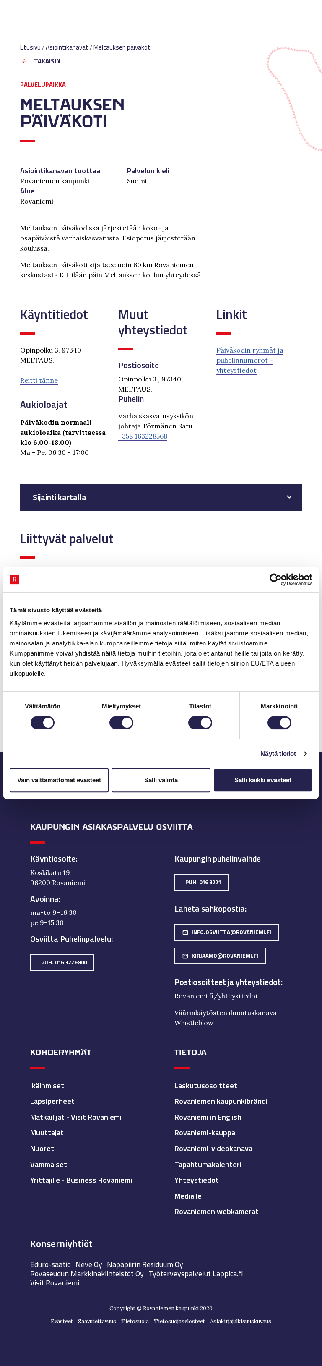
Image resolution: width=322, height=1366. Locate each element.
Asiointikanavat (67, 47)
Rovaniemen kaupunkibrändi (220, 1101)
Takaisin (47, 61)
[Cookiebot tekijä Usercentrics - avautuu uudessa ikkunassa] (275, 579)
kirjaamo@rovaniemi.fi (220, 955)
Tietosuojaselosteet (179, 1321)
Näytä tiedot (278, 753)
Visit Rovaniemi (54, 1282)
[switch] (121, 722)
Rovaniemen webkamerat (216, 1211)
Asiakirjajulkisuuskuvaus (240, 1321)
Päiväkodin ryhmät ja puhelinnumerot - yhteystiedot (249, 360)
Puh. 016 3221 (203, 882)
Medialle (188, 1195)
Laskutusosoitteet (205, 1085)
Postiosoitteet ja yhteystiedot (227, 982)
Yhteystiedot (196, 1180)
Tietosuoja (135, 1321)
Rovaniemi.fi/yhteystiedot (216, 996)
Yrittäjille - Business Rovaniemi (81, 1180)
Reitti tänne (39, 380)
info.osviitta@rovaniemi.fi (226, 932)
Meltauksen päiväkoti (122, 47)
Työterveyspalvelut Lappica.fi (195, 1273)
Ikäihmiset (47, 1085)
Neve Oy (88, 1264)
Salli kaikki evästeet (262, 780)
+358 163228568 (142, 436)
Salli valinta (161, 780)
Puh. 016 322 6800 (64, 962)
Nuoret (42, 1148)
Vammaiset (48, 1164)
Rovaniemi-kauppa (204, 1132)
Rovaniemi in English (208, 1117)
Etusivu (30, 47)
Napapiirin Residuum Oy (145, 1264)
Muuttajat (47, 1132)
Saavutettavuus (97, 1321)
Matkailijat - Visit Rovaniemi (76, 1117)
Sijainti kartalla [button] (59, 497)
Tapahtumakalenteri (208, 1164)
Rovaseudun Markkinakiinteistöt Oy (87, 1273)
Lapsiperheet (52, 1101)
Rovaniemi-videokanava (213, 1148)
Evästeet (62, 1321)
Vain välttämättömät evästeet (59, 780)
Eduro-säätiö (50, 1264)
